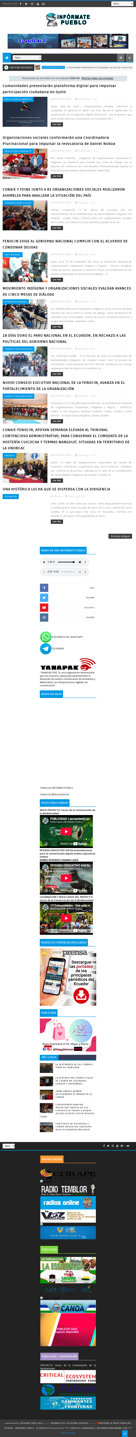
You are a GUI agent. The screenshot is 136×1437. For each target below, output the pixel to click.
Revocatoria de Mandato (18, 99)
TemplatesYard (68, 1433)
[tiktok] (49, 3)
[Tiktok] (132, 1144)
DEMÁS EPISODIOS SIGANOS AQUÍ (59, 860)
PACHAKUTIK (11, 496)
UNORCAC (9, 455)
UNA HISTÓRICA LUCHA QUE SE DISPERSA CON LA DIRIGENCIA (56, 489)
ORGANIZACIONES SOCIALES (18, 202)
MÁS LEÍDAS (49, 1057)
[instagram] (32, 3)
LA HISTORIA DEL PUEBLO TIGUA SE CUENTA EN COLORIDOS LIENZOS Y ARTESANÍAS (74, 1081)
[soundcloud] (127, 1146)
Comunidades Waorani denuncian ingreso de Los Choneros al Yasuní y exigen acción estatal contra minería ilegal (67, 1110)
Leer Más (57, 124)
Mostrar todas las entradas (97, 78)
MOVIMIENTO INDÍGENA (16, 301)
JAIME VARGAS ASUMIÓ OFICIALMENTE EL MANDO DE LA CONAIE (74, 1094)
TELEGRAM (57, 648)
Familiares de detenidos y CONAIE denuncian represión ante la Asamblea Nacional (74, 1126)
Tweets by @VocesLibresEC (54, 794)
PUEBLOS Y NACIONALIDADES (18, 349)
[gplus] (43, 3)
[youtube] (37, 3)
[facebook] (20, 3)
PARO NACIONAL (13, 254)
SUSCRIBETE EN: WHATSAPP (67, 636)
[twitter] (26, 3)
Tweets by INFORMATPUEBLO (56, 787)
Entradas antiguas (120, 536)
